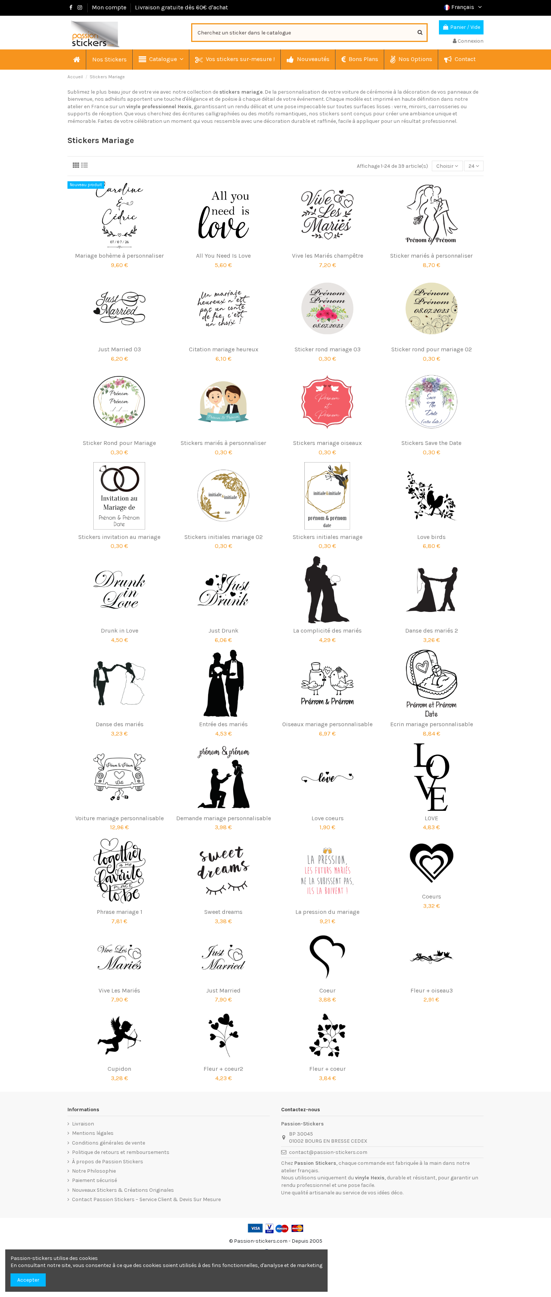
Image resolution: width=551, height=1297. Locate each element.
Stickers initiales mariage (327, 536)
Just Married (223, 990)
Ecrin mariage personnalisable (431, 724)
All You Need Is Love (223, 255)
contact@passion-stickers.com (328, 1152)
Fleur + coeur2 (223, 1068)
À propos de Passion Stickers (107, 1161)
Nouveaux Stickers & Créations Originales (123, 1190)
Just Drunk (223, 630)
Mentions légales (93, 1133)
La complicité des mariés (327, 630)
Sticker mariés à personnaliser (431, 255)
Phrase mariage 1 (119, 911)
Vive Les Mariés (119, 990)
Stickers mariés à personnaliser (223, 442)
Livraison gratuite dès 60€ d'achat (181, 7)
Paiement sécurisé (94, 1180)
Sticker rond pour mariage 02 (431, 349)
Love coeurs (327, 818)
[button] (160, 59)
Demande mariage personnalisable (223, 818)
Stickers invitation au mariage (119, 536)
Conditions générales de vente (108, 1143)
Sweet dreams (223, 911)
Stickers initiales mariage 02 (223, 536)
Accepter (28, 1280)
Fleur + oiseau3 (431, 990)
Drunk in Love (119, 630)
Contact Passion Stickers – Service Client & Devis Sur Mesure (146, 1199)
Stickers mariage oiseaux (327, 442)
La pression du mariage (327, 911)
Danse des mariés (120, 724)
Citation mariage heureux (223, 349)
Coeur (327, 990)
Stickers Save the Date (431, 442)
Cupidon (119, 1068)
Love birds (431, 536)
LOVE (431, 818)
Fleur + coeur (327, 1068)
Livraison (83, 1124)
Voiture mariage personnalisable (119, 818)
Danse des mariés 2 (431, 630)
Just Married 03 (119, 349)
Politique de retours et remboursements (120, 1152)
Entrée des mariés (223, 724)
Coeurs (431, 896)
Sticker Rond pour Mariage (119, 442)
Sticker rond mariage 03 (328, 349)
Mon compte (109, 7)
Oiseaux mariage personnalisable (327, 724)
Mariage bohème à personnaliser (119, 255)
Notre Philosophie (94, 1171)
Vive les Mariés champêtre (327, 255)
